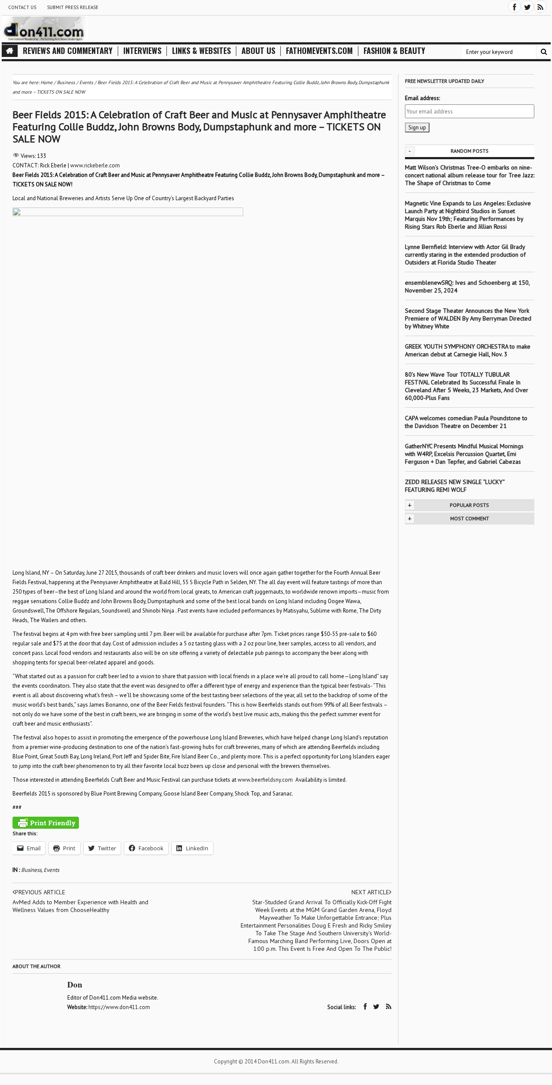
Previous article (40, 892)
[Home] (10, 51)
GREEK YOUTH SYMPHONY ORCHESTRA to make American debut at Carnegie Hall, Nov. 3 (467, 350)
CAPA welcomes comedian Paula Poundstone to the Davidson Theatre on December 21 (466, 422)
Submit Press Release (72, 7)
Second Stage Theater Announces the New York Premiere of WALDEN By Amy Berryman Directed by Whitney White (468, 318)
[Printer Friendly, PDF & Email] (46, 823)
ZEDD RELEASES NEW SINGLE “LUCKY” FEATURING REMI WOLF (455, 486)
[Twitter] (527, 6)
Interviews (142, 50)
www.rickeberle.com (95, 165)
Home (47, 82)
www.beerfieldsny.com (265, 779)
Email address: (422, 98)
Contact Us (22, 7)
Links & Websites (201, 50)
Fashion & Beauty (394, 50)
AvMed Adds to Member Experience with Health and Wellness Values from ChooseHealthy (80, 906)
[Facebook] (514, 6)
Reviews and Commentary (68, 50)
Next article (370, 892)
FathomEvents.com (319, 50)
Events (51, 870)
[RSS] (540, 6)
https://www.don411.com (119, 1007)
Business (31, 870)
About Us (258, 50)
